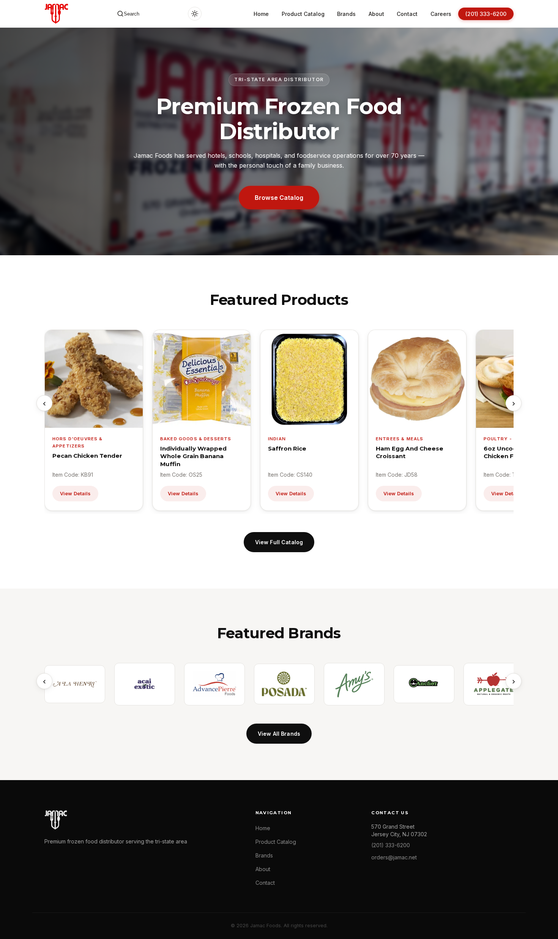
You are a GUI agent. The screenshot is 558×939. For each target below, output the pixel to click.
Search (131, 14)
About (376, 14)
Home (261, 14)
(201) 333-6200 (485, 14)
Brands (346, 14)
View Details (75, 493)
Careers (440, 14)
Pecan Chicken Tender (87, 455)
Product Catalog (303, 14)
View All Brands (279, 733)
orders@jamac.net (394, 857)
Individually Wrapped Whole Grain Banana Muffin (193, 456)
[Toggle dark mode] (195, 13)
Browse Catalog (279, 197)
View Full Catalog (279, 542)
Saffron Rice (287, 448)
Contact (407, 14)
